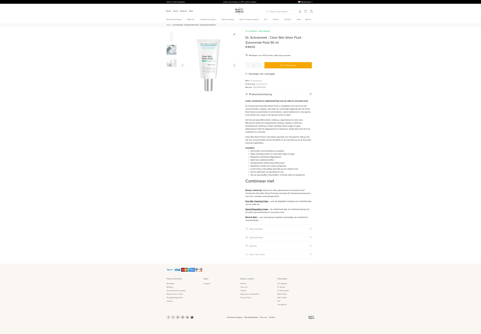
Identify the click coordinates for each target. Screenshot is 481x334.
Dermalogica (282, 284)
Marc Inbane (282, 298)
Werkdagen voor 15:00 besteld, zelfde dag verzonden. (270, 55)
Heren (175, 11)
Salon (191, 11)
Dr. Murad (281, 287)
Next (234, 65)
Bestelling (170, 284)
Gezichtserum (261, 84)
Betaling (170, 287)
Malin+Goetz (282, 294)
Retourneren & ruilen (175, 294)
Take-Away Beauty (251, 317)
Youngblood (282, 305)
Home (169, 25)
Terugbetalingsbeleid (175, 298)
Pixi (278, 301)
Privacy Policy (246, 298)
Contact (169, 301)
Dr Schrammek (256, 81)
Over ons (244, 287)
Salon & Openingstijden (176, 2)
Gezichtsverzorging (234, 317)
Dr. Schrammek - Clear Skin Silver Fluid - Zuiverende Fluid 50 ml (194, 25)
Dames (168, 11)
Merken (243, 284)
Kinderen (183, 11)
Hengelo (207, 284)
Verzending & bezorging (176, 291)
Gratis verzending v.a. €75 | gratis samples (239, 2)
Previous (182, 65)
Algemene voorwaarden (250, 294)
